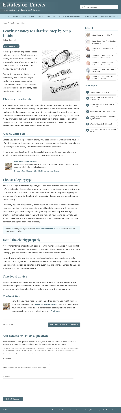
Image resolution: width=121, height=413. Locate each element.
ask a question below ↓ (45, 229)
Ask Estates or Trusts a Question (63, 325)
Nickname (7, 358)
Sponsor (115, 410)
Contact (106, 410)
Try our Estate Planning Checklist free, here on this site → (38, 171)
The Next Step (11, 296)
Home (7, 16)
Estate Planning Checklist (23, 16)
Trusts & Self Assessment (69, 16)
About (54, 410)
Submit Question (13, 399)
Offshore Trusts (90, 16)
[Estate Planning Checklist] (6, 307)
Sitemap (97, 410)
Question (6, 377)
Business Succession (109, 16)
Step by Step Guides (46, 16)
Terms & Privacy (76, 410)
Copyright (88, 410)
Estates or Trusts (24, 5)
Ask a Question (10, 46)
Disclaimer (63, 410)
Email (24, 367)
